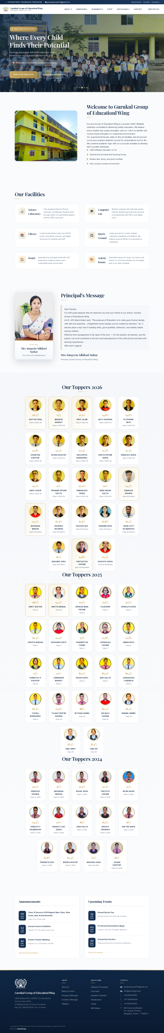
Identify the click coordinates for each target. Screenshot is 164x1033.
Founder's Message (70, 1000)
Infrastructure (96, 1000)
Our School (123, 9)
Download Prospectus (54, 75)
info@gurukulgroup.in (132, 991)
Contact (138, 9)
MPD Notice (153, 9)
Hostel (93, 1004)
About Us (65, 987)
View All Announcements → (29, 953)
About (68, 9)
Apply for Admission (23, 74)
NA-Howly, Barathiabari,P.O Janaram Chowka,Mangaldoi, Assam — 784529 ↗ (136, 1011)
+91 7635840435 (130, 999)
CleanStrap (21, 1029)
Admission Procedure (99, 987)
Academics (97, 9)
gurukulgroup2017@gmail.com (136, 987)
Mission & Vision (68, 991)
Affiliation (65, 1004)
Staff (110, 9)
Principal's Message (70, 995)
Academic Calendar (98, 995)
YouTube (146, 2)
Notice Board (136, 2)
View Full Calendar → (96, 952)
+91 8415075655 (130, 995)
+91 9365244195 (130, 1004)
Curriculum (95, 991)
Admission (81, 9)
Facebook (155, 2)
